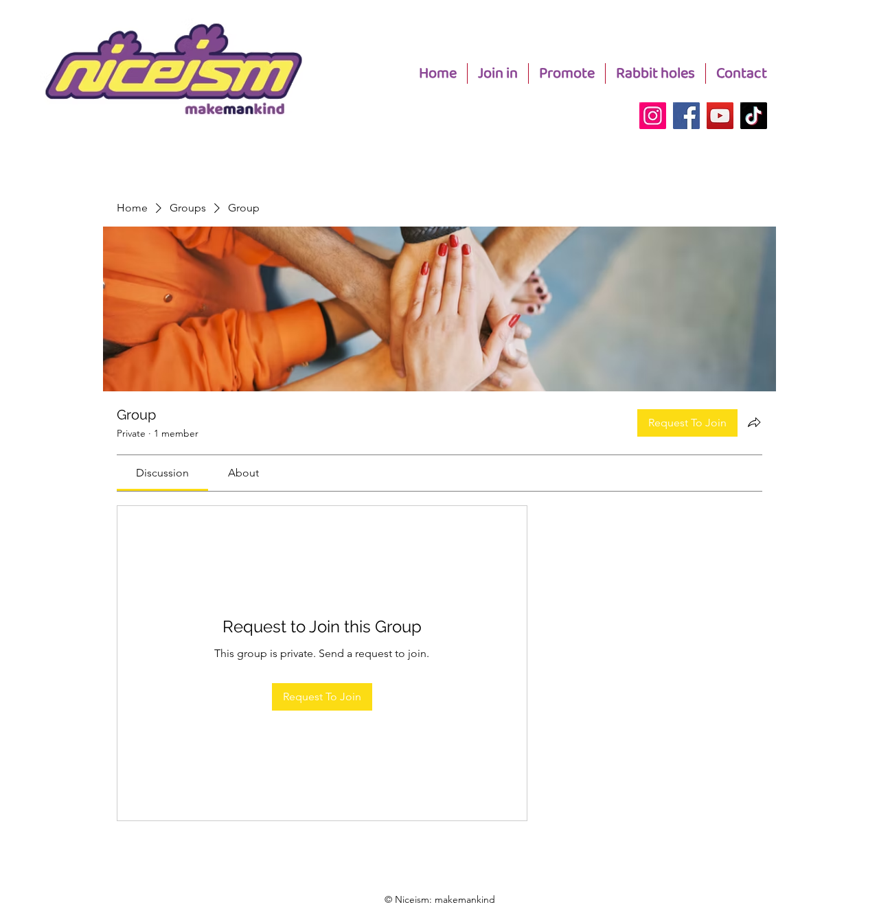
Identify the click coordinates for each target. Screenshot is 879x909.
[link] (162, 472)
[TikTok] (753, 115)
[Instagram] (652, 115)
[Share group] (754, 422)
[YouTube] (720, 115)
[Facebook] (686, 115)
